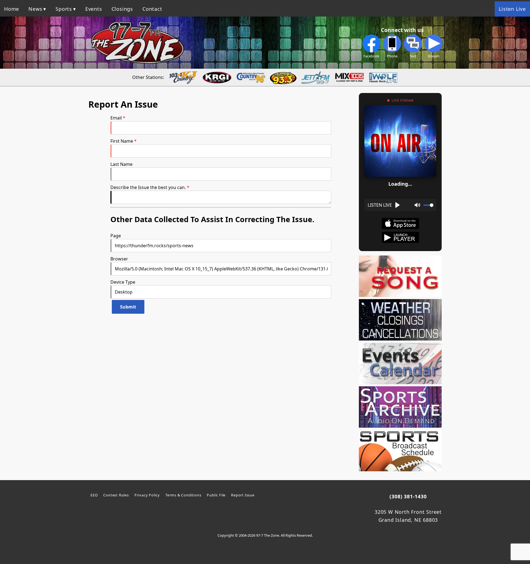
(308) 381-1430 (407, 496)
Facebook (371, 56)
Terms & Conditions (183, 495)
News (35, 9)
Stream (433, 56)
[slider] (428, 205)
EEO (94, 495)
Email (116, 118)
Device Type (122, 282)
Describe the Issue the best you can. (148, 187)
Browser (119, 259)
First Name (121, 141)
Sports (63, 9)
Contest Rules (116, 495)
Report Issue (243, 495)
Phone (392, 56)
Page (115, 235)
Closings (122, 9)
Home (11, 9)
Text (412, 56)
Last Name (121, 164)
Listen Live (512, 9)
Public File (216, 495)
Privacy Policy (147, 495)
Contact (152, 9)
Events (93, 9)
